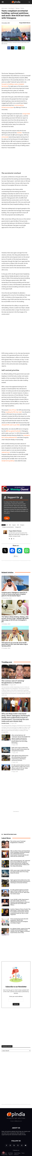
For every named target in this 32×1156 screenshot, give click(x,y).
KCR (18, 524)
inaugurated (26, 114)
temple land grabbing (8, 461)
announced (5, 137)
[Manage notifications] (3, 1152)
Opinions (17, 8)
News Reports (11, 8)
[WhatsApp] (23, 47)
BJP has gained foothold (13, 431)
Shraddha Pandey (5, 723)
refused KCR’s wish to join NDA (11, 425)
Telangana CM (18, 527)
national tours (6, 452)
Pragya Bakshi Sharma (24, 22)
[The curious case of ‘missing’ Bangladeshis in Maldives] (16, 672)
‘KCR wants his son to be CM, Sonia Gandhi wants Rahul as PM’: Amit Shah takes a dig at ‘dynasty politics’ (15, 644)
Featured (3, 711)
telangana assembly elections (8, 527)
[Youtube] (25, 1145)
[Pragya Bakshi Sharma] (5, 534)
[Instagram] (11, 538)
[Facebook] (8, 47)
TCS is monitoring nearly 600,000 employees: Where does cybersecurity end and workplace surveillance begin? (19, 921)
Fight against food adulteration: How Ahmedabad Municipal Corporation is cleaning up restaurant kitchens (19, 758)
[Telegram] (16, 47)
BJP (7, 524)
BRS (10, 524)
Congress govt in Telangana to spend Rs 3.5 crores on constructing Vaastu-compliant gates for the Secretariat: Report (14, 594)
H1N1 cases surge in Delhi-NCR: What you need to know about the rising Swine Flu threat (20, 749)
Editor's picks (4, 8)
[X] (12, 47)
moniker (19, 133)
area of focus (12, 410)
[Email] (19, 47)
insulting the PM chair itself (14, 412)
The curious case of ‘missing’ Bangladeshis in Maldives (13, 681)
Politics (22, 8)
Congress (14, 524)
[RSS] (14, 1145)
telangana (22, 524)
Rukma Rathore (5, 684)
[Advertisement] (16, 333)
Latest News (6, 838)
